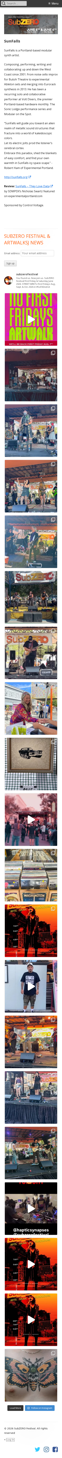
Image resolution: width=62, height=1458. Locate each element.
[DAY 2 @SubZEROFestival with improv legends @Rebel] (31, 653)
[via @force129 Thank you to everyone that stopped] (31, 986)
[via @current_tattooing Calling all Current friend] (31, 1375)
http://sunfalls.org (17, 177)
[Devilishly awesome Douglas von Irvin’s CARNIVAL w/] (31, 542)
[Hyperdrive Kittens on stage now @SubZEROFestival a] (31, 486)
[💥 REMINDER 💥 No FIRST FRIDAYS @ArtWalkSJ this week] (31, 319)
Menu (55, 3)
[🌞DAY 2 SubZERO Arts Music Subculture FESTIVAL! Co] (31, 931)
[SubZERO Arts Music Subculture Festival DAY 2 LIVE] (31, 1264)
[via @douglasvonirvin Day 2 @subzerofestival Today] (31, 819)
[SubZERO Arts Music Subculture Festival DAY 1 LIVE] (31, 1320)
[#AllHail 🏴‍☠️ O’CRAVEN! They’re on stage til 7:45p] (31, 430)
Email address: (12, 253)
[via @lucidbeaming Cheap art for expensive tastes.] (31, 764)
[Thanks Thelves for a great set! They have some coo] (31, 1153)
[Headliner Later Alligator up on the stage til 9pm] (31, 1042)
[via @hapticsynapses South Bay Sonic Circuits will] (31, 1208)
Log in (10, 1439)
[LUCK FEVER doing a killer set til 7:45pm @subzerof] (31, 1097)
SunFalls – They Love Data (34, 186)
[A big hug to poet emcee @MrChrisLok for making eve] (31, 375)
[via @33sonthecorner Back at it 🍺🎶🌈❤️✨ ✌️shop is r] (31, 875)
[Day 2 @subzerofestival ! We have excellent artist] (31, 708)
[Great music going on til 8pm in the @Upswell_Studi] (31, 597)
